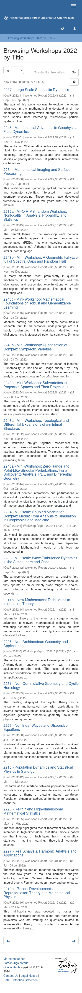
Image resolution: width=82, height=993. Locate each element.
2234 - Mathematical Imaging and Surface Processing (37, 171)
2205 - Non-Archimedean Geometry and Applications (35, 643)
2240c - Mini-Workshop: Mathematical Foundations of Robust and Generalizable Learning (37, 303)
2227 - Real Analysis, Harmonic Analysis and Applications (40, 853)
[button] (63, 28)
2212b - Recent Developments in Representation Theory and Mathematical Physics (36, 892)
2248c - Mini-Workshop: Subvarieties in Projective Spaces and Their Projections (35, 384)
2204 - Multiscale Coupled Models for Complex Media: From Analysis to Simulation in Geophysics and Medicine (39, 515)
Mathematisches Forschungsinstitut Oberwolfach (15, 962)
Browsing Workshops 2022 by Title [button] (30, 38)
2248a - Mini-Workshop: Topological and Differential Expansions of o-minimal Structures (36, 424)
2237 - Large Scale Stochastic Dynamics (36, 89)
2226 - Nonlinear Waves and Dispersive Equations (35, 727)
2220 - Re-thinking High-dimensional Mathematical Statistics (33, 811)
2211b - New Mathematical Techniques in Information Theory (36, 601)
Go (74, 72)
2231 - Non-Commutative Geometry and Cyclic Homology (41, 685)
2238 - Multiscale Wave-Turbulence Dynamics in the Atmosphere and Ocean (40, 560)
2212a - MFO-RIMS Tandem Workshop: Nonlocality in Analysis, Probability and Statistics (35, 215)
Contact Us (10, 975)
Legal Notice (29, 975)
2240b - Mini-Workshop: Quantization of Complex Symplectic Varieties (35, 347)
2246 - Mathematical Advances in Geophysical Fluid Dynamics (40, 129)
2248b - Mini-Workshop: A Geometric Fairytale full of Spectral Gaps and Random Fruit (40, 259)
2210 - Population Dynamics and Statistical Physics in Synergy (38, 769)
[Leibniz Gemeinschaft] (66, 965)
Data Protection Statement (20, 980)
